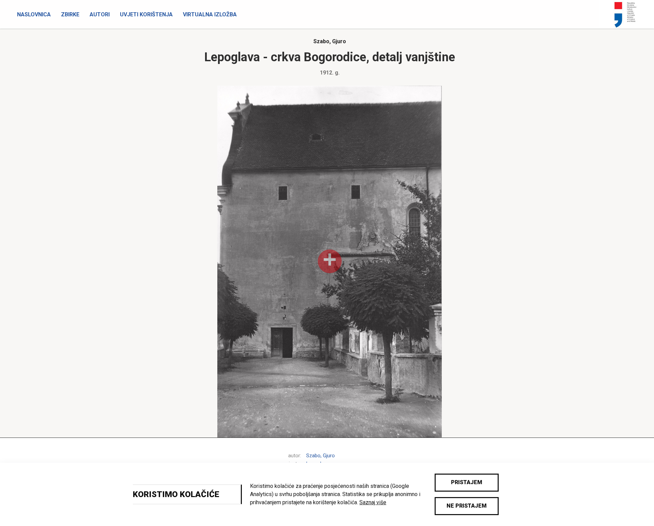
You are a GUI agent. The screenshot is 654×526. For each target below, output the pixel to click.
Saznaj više (372, 502)
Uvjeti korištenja (146, 14)
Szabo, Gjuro (329, 41)
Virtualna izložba (210, 14)
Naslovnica (34, 14)
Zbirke (70, 14)
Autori (100, 14)
